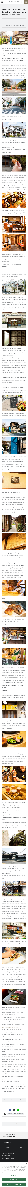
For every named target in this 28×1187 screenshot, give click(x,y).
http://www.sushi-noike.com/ (8, 1079)
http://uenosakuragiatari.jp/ (8, 1042)
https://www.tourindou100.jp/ (8, 1010)
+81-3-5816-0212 (7, 1155)
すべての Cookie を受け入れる (14, 1184)
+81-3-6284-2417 (11, 1153)
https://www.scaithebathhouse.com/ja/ (10, 1027)
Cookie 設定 (14, 1175)
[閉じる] (26, 1164)
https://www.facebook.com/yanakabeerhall (11, 1057)
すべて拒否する (14, 1179)
